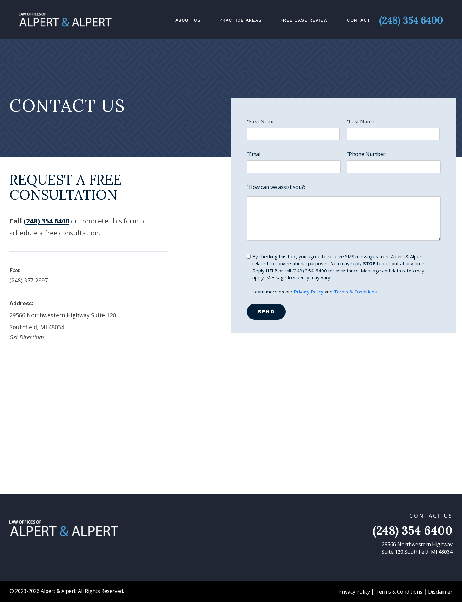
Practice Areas (240, 20)
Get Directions (27, 337)
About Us (188, 20)
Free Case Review (304, 20)
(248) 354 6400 (411, 20)
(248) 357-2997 (28, 280)
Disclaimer (440, 591)
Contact (359, 20)
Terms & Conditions (355, 291)
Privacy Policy (308, 291)
